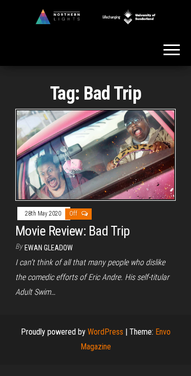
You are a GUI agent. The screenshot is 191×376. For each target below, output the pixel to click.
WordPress (105, 332)
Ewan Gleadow (48, 248)
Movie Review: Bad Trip (72, 231)
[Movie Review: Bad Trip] (95, 154)
